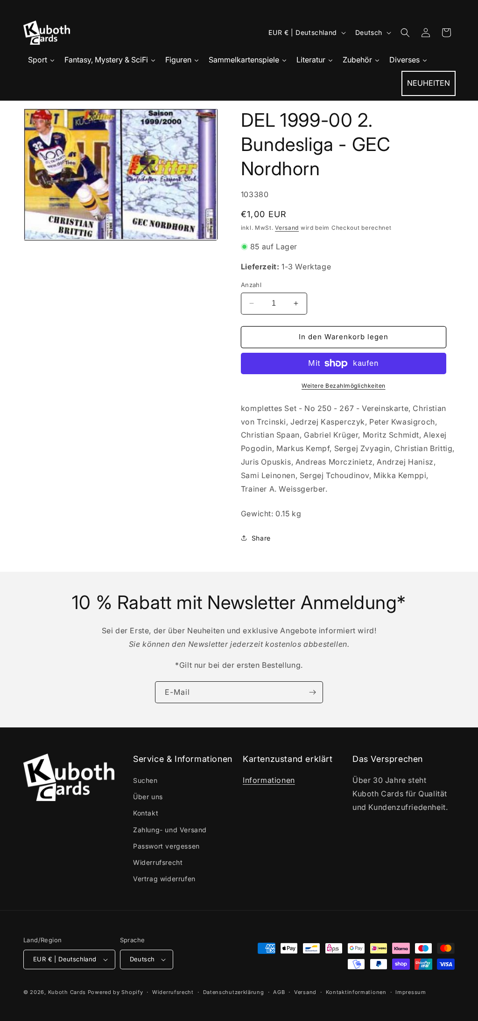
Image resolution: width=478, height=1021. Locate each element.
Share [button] (261, 538)
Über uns (148, 797)
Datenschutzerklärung (233, 992)
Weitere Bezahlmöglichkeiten (344, 385)
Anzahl (251, 284)
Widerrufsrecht (158, 862)
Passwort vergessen (166, 846)
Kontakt (145, 813)
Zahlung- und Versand (170, 830)
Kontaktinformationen (356, 992)
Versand (287, 227)
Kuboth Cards (67, 992)
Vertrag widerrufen (164, 879)
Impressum (410, 992)
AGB (279, 992)
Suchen (145, 780)
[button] (405, 32)
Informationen (269, 780)
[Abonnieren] (312, 692)
